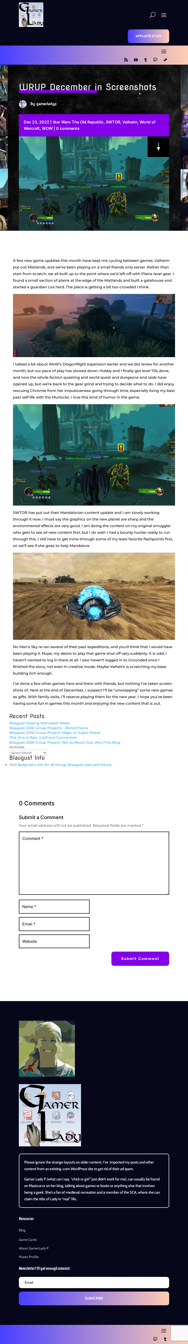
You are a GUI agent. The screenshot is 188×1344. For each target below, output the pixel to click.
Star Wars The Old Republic (78, 122)
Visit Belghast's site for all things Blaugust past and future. (60, 765)
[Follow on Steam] (165, 60)
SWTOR (113, 122)
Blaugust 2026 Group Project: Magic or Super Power (55, 732)
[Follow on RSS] (126, 60)
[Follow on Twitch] (155, 60)
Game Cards (28, 1239)
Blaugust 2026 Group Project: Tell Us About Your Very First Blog (64, 742)
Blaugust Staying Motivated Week (39, 723)
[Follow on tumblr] (146, 60)
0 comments (68, 128)
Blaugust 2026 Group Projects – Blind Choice (48, 728)
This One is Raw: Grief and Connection (43, 737)
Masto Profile (28, 1257)
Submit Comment (140, 958)
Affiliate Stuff (148, 36)
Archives (16, 747)
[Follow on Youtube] (136, 60)
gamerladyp (46, 104)
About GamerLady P (33, 1248)
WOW (47, 128)
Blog (22, 1230)
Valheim (129, 122)
